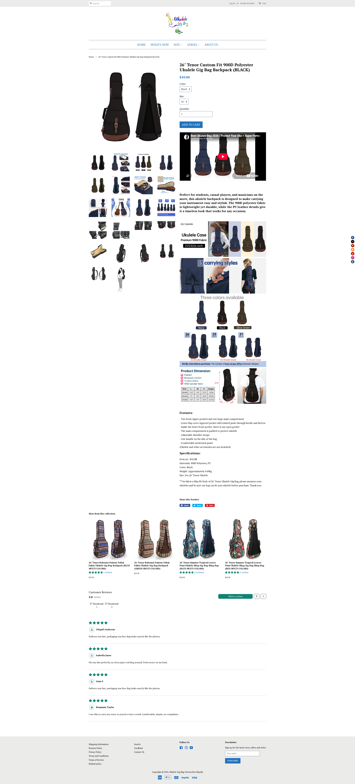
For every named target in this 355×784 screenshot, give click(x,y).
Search (137, 744)
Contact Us (139, 752)
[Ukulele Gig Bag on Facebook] (181, 748)
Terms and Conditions (99, 756)
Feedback (138, 748)
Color (183, 83)
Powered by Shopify (194, 772)
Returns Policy (95, 748)
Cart (264, 3)
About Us (211, 44)
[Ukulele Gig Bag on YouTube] (191, 748)
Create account (247, 3)
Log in (232, 3)
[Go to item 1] (97, 609)
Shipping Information (99, 744)
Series (192, 44)
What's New (160, 44)
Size (177, 44)
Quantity (184, 108)
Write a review (235, 596)
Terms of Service (96, 760)
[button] (96, 572)
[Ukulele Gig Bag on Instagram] (186, 748)
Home (141, 44)
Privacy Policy (95, 752)
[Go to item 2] (112, 609)
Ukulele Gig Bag (176, 772)
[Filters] (257, 596)
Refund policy (95, 764)
